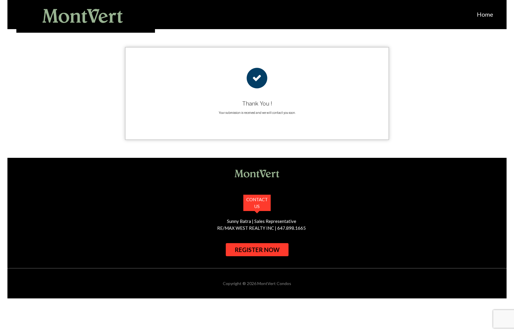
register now (257, 249)
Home (485, 14)
